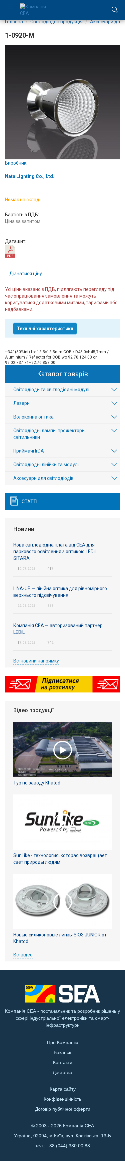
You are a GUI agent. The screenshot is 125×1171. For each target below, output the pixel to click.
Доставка (62, 1072)
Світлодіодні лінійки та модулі (46, 464)
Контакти (62, 1062)
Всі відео (23, 954)
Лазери (21, 403)
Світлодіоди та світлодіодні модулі (51, 389)
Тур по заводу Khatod (36, 782)
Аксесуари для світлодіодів (43, 478)
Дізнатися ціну (25, 273)
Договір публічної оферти (62, 1109)
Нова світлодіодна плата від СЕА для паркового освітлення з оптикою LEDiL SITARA (55, 551)
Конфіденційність (62, 1099)
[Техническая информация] (10, 251)
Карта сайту (63, 1089)
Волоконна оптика (33, 417)
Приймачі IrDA (28, 451)
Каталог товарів (62, 374)
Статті (29, 501)
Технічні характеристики (45, 328)
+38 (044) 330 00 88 (68, 1145)
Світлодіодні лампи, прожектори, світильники (49, 434)
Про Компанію (62, 1042)
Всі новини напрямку (36, 660)
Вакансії (62, 1052)
